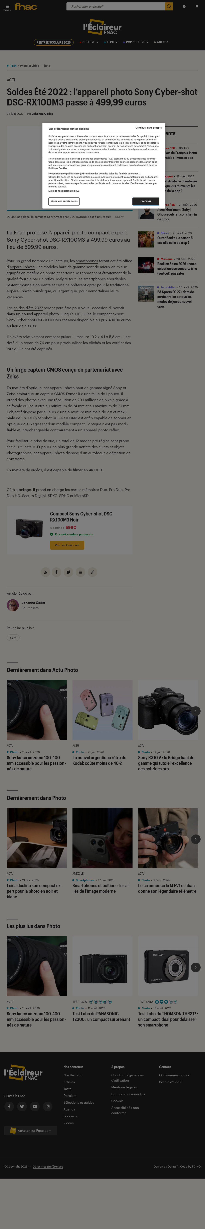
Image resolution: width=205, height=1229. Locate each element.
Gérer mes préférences (64, 201)
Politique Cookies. (58, 168)
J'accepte (146, 201)
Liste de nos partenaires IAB (63, 190)
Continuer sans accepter (149, 127)
